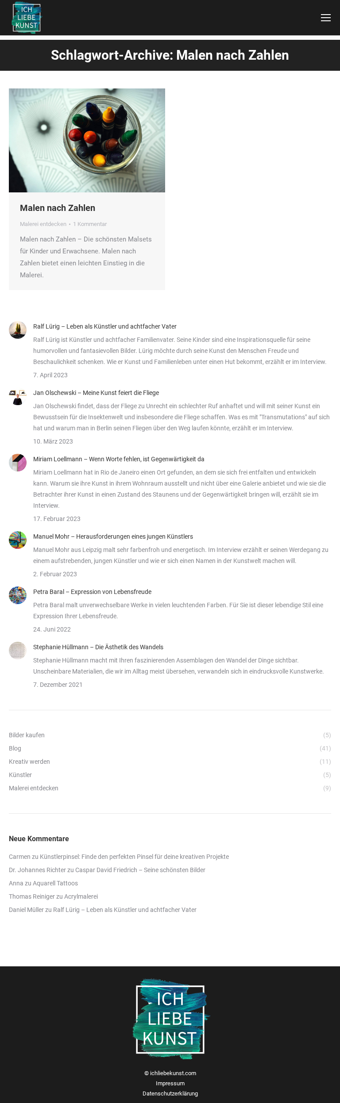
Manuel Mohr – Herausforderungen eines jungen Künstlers (113, 536)
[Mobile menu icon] (326, 17)
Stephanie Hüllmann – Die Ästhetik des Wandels (98, 647)
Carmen (20, 856)
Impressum (170, 1083)
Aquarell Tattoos (55, 883)
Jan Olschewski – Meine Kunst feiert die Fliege (96, 392)
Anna (16, 883)
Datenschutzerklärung (170, 1093)
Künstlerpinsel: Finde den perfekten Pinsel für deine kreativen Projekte (134, 856)
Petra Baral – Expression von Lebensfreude (92, 591)
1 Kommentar (90, 224)
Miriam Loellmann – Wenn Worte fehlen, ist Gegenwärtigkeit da (119, 459)
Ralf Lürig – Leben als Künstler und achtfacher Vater (105, 326)
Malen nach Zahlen (57, 208)
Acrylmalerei (81, 896)
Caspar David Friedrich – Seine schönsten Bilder (140, 869)
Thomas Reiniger (32, 896)
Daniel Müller (26, 909)
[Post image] (18, 330)
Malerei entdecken (43, 224)
